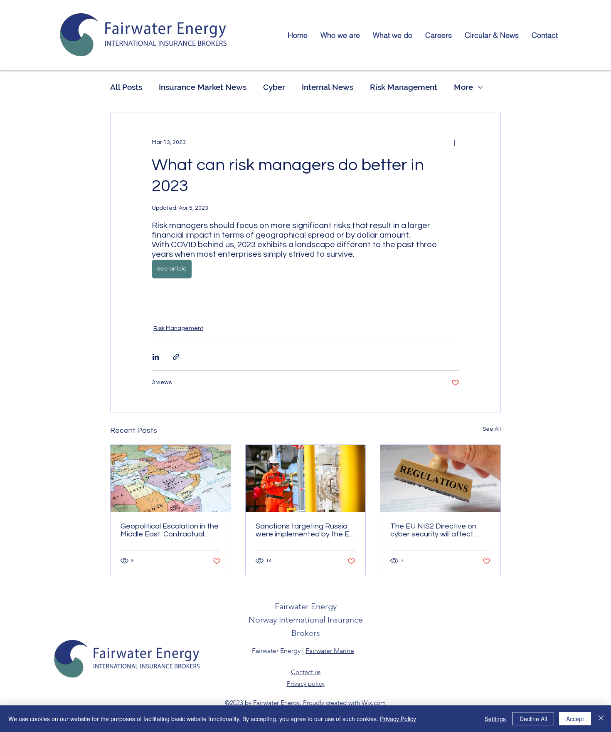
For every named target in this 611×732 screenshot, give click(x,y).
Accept (575, 719)
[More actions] (454, 142)
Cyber (274, 87)
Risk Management (403, 87)
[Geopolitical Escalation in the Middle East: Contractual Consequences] (171, 478)
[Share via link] (176, 357)
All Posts (126, 87)
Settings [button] (495, 719)
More (463, 87)
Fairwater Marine (330, 651)
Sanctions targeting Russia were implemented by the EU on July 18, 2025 (305, 530)
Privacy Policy (398, 719)
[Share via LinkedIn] (156, 357)
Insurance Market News (202, 87)
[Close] (601, 718)
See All (492, 429)
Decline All (533, 719)
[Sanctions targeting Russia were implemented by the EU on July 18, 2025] (306, 478)
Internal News (327, 87)
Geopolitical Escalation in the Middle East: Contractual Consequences (170, 530)
